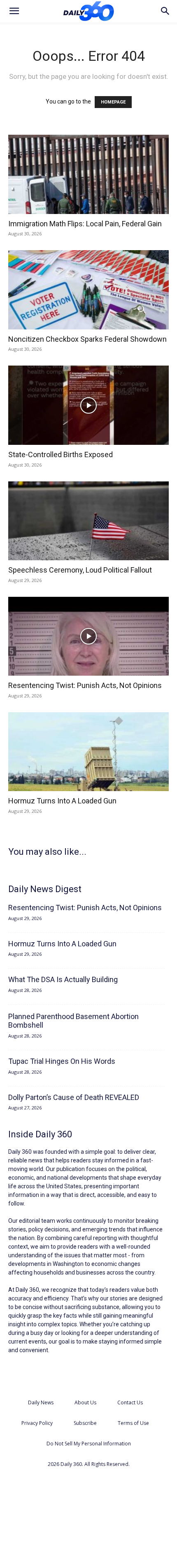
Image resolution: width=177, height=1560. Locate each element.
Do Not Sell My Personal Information (89, 1443)
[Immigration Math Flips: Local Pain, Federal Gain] (88, 174)
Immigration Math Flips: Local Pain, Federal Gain (85, 223)
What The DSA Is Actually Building (63, 979)
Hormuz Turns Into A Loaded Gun (62, 800)
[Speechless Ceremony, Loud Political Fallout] (88, 521)
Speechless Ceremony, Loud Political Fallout (80, 570)
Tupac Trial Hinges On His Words (61, 1061)
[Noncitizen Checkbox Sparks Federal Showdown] (88, 289)
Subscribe (85, 1423)
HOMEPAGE (113, 102)
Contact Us (130, 1402)
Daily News (41, 1402)
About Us (85, 1402)
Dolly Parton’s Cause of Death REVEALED (73, 1097)
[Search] (165, 11)
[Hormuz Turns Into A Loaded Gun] (88, 752)
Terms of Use (133, 1423)
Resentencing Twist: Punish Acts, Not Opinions (85, 685)
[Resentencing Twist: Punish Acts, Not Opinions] (88, 636)
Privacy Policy (37, 1423)
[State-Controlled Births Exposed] (88, 405)
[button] (14, 11)
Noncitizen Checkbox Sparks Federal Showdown (87, 339)
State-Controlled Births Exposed (60, 454)
